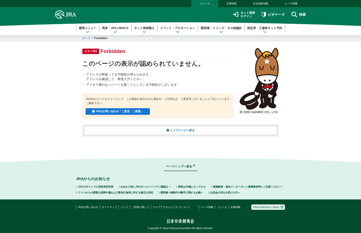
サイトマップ (109, 207)
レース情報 (291, 3)
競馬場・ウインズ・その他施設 (221, 28)
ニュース (205, 3)
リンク (124, 207)
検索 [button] (302, 14)
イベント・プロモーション (177, 28)
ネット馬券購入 (144, 28)
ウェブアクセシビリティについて (171, 207)
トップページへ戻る (182, 130)
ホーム (86, 38)
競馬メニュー (88, 28)
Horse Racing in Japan (266, 207)
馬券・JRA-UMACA (115, 28)
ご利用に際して (140, 207)
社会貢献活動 (260, 3)
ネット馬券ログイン (247, 14)
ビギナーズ (276, 14)
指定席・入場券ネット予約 (264, 28)
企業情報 (231, 3)
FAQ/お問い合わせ (88, 207)
